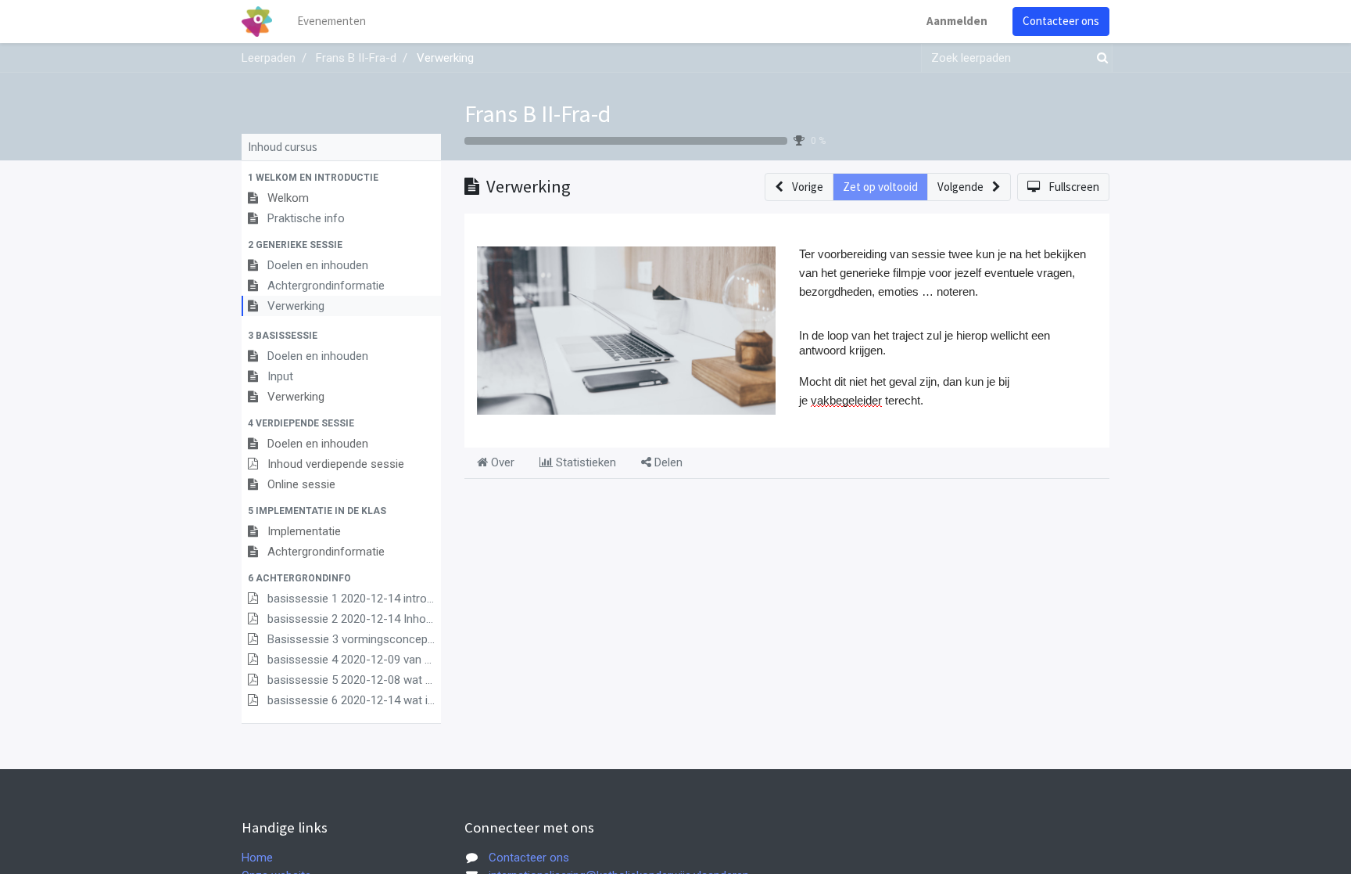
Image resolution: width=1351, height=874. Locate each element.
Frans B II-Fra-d (537, 113)
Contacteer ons (1061, 20)
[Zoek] (1099, 58)
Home (257, 858)
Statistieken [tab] (584, 462)
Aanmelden (956, 20)
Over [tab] (501, 462)
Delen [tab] (667, 462)
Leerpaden (269, 58)
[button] (341, 177)
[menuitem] (331, 21)
